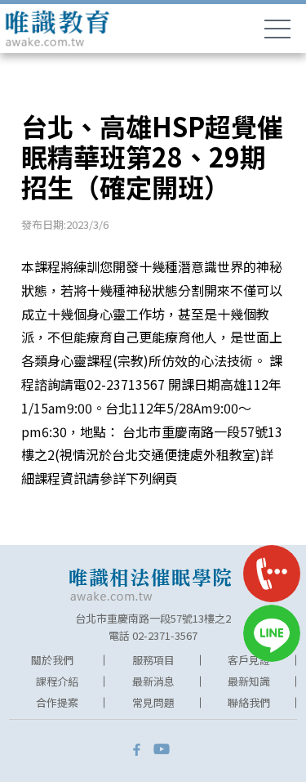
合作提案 (57, 702)
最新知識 (249, 681)
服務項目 (153, 660)
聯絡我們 (249, 702)
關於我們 (52, 660)
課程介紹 (57, 681)
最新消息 (153, 681)
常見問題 (153, 702)
